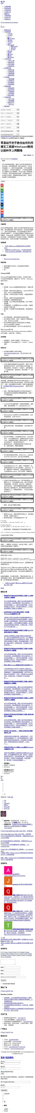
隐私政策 (7, 106)
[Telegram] (17, 196)
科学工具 (7, 808)
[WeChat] (17, 187)
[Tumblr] (17, 204)
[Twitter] (17, 199)
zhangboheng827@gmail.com (17, 1047)
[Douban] (17, 190)
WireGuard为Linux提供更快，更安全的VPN (18, 251)
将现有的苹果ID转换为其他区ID (13, 1003)
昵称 (2, 967)
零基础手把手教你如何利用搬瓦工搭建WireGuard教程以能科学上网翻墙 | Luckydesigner (18, 826)
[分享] (17, 215)
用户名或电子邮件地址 (7, 1082)
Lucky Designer (17, 1041)
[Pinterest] (17, 212)
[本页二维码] (6, 1111)
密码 (2, 1063)
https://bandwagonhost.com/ (11, 353)
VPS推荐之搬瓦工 (8, 386)
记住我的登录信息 (7, 1071)
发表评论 (15, 159)
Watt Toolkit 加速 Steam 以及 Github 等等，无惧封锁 (16, 834)
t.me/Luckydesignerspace (17, 1048)
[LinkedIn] (17, 207)
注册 (3, 1)
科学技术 (6, 136)
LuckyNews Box (28, 1021)
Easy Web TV (22, 1018)
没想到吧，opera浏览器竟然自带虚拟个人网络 (18, 997)
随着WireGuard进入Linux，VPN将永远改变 (18, 250)
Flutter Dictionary (21, 1019)
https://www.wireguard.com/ (11, 259)
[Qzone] (17, 193)
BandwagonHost (18, 386)
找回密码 (9, 1057)
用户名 (3, 1061)
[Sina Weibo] (17, 185)
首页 (2, 136)
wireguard (7, 803)
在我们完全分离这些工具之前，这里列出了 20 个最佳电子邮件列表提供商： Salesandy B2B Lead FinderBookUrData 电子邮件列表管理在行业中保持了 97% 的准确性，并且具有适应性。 (18, 898)
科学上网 (11, 136)
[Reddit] (17, 210)
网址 (2, 974)
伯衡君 (15, 822)
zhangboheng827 (14, 1039)
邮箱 (2, 970)
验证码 (3, 1066)
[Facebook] (17, 201)
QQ (2, 977)
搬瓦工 (6, 805)
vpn (5, 800)
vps (28, 380)
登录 (2, 3)
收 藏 (2, 588)
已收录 (24, 155)
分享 (2, 780)
